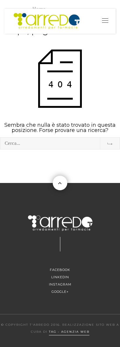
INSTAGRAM (60, 284)
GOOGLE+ (60, 292)
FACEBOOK (60, 270)
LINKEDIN (60, 277)
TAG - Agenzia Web (69, 332)
